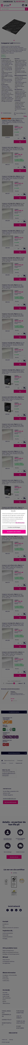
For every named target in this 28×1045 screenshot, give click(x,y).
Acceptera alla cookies (14, 531)
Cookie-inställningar (14, 527)
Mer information (20, 522)
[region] (14, 522)
